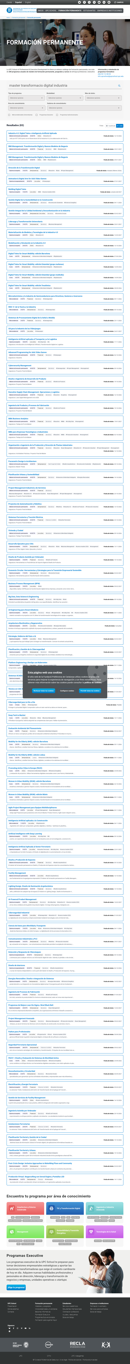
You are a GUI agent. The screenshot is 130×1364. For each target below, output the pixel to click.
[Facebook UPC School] (84, 2)
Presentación (12, 1306)
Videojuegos (70, 1220)
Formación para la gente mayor (46, 1320)
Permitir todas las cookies (90, 691)
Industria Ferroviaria (115, 1217)
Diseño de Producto (93, 1217)
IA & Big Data (75, 1217)
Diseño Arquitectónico (15, 1220)
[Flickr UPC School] (109, 2)
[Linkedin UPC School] (104, 2)
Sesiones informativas (42, 1312)
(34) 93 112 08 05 (104, 74)
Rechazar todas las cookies (44, 691)
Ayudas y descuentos (70, 1315)
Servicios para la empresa (99, 1309)
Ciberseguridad (55, 1217)
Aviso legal (63, 1360)
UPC (20, 1356)
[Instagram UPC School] (89, 2)
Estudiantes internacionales (72, 1309)
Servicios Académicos (70, 1306)
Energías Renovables (65, 1244)
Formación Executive (42, 1315)
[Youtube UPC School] (99, 2)
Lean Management (29, 1240)
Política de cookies (74, 1360)
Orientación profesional (71, 1312)
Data (68, 1217)
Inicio (40, 11)
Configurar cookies (67, 691)
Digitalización (35, 1217)
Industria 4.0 (104, 1217)
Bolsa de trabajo (68, 1317)
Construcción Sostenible (22, 1217)
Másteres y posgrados (43, 1306)
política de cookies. (93, 682)
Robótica (111, 1220)
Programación (60, 1220)
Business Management (15, 1240)
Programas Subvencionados (45, 1317)
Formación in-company (98, 1306)
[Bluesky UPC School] (79, 2)
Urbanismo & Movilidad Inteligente (32, 1220)
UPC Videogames (77, 1356)
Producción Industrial (101, 1220)
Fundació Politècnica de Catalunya (46, 1360)
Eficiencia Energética (71, 1240)
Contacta (11, 1312)
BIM (13, 1217)
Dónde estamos (13, 1309)
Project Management (28, 1244)
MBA (18, 1244)
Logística (39, 1240)
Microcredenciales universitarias (46, 1309)
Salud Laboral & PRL (108, 1240)
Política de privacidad (90, 1360)
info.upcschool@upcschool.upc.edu (111, 76)
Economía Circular (58, 1240)
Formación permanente (19, 17)
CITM (49, 1356)
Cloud (63, 1217)
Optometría (98, 1240)
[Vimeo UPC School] (94, 2)
